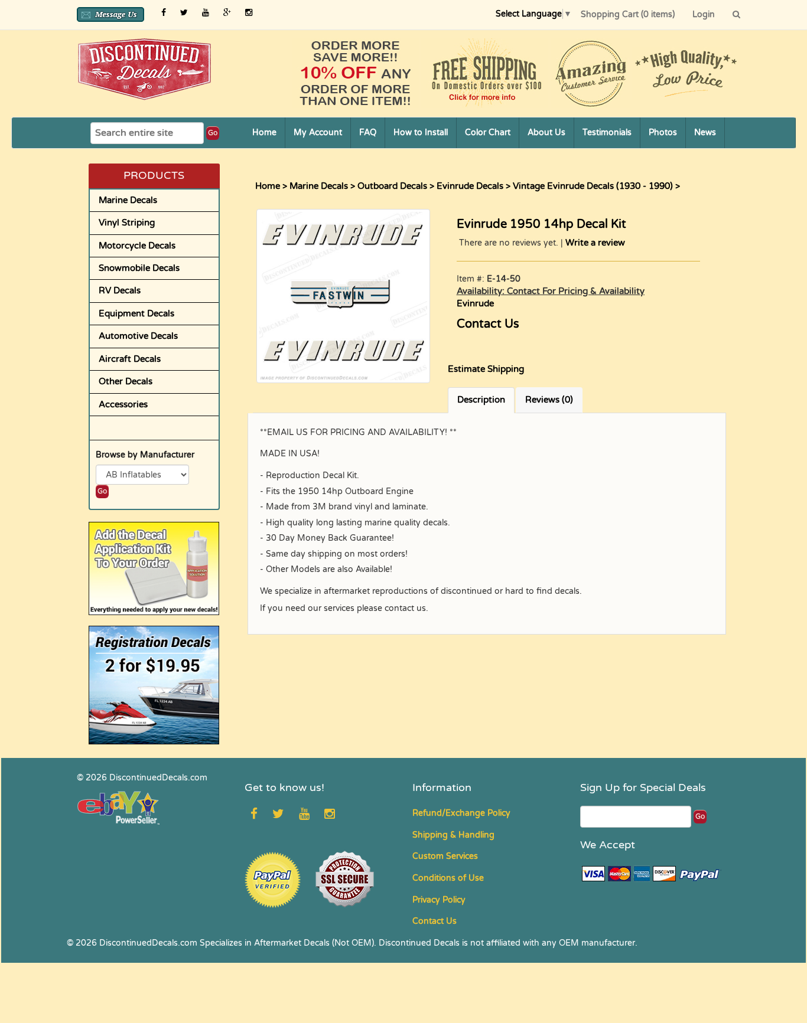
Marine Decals (128, 200)
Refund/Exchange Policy (461, 813)
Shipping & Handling (453, 835)
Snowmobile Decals (139, 268)
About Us (546, 133)
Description (481, 399)
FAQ (367, 133)
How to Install (420, 133)
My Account (318, 133)
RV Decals (120, 290)
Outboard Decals (392, 186)
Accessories (123, 404)
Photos (663, 133)
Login (703, 14)
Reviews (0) (549, 399)
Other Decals (125, 381)
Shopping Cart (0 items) (628, 14)
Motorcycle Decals (137, 245)
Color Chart (487, 133)
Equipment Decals (136, 313)
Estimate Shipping (486, 369)
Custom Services (445, 856)
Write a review (595, 242)
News (705, 133)
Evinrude (475, 303)
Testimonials (607, 133)
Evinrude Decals (470, 186)
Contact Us (488, 324)
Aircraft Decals (130, 359)
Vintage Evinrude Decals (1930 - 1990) (593, 186)
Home (264, 133)
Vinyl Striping (127, 222)
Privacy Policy (439, 900)
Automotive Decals (138, 336)
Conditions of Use (448, 878)
